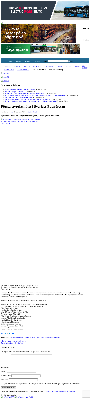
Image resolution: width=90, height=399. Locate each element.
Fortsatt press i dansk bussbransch (14, 341)
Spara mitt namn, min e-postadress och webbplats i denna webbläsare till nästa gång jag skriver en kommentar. (42, 384)
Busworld (17, 66)
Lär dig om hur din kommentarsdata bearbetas (59, 391)
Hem (10, 61)
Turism (77, 66)
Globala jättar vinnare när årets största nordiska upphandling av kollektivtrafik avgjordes (35, 95)
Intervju (59, 66)
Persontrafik (9, 70)
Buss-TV (68, 66)
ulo (12, 112)
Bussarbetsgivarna (16, 337)
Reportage (37, 66)
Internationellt (23, 70)
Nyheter (7, 66)
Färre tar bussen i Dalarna (14, 91)
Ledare (18, 61)
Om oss (27, 61)
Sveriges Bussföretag (52, 337)
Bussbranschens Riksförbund (34, 337)
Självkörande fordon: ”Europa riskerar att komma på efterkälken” (27, 99)
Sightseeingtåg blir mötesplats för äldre (18, 97)
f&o (83, 66)
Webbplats (4, 379)
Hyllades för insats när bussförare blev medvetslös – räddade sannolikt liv (30, 101)
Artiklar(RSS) (9, 397)
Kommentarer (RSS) (26, 397)
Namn (3, 371)
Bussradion (48, 66)
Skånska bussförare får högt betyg (12, 343)
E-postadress (6, 375)
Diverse (37, 61)
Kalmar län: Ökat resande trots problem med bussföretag (24, 93)
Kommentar (5, 367)
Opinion (27, 66)
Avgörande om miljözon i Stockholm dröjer (20, 89)
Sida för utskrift (32, 112)
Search (44, 61)
